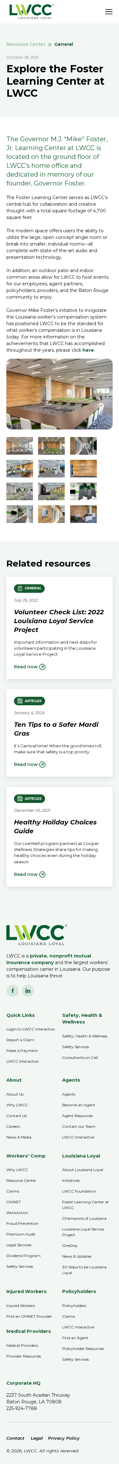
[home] (30, 11)
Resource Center (25, 44)
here (88, 350)
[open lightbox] (19, 446)
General (63, 44)
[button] (109, 12)
